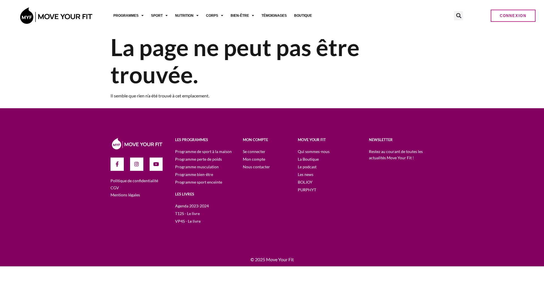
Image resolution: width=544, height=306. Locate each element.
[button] (458, 15)
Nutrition (184, 16)
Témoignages (274, 16)
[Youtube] (156, 164)
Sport (157, 16)
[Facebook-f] (117, 164)
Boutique (303, 16)
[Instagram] (136, 164)
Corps (212, 16)
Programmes (126, 16)
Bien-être (240, 16)
